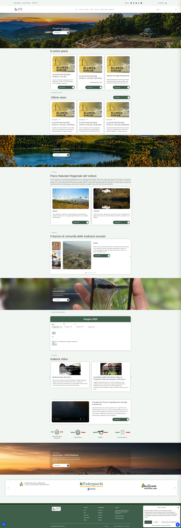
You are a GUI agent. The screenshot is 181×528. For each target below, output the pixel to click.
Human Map (86, 517)
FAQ (85, 512)
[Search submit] (176, 9)
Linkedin (100, 519)
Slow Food (86, 515)
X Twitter (100, 517)
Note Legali (126, 526)
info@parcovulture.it (119, 516)
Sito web (106, 526)
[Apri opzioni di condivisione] (4, 524)
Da (64, 324)
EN (33, 3)
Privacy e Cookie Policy (156, 525)
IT (37, 3)
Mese (53, 324)
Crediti (85, 519)
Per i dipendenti (161, 2)
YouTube (100, 515)
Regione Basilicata (17, 2)
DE (35, 3)
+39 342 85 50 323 (119, 518)
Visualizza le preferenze (169, 522)
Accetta (148, 522)
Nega (156, 522)
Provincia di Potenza (26, 2)
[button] (178, 507)
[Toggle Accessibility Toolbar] (178, 525)
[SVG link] (56, 509)
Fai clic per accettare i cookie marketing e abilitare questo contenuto (70, 369)
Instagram (100, 512)
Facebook (100, 510)
